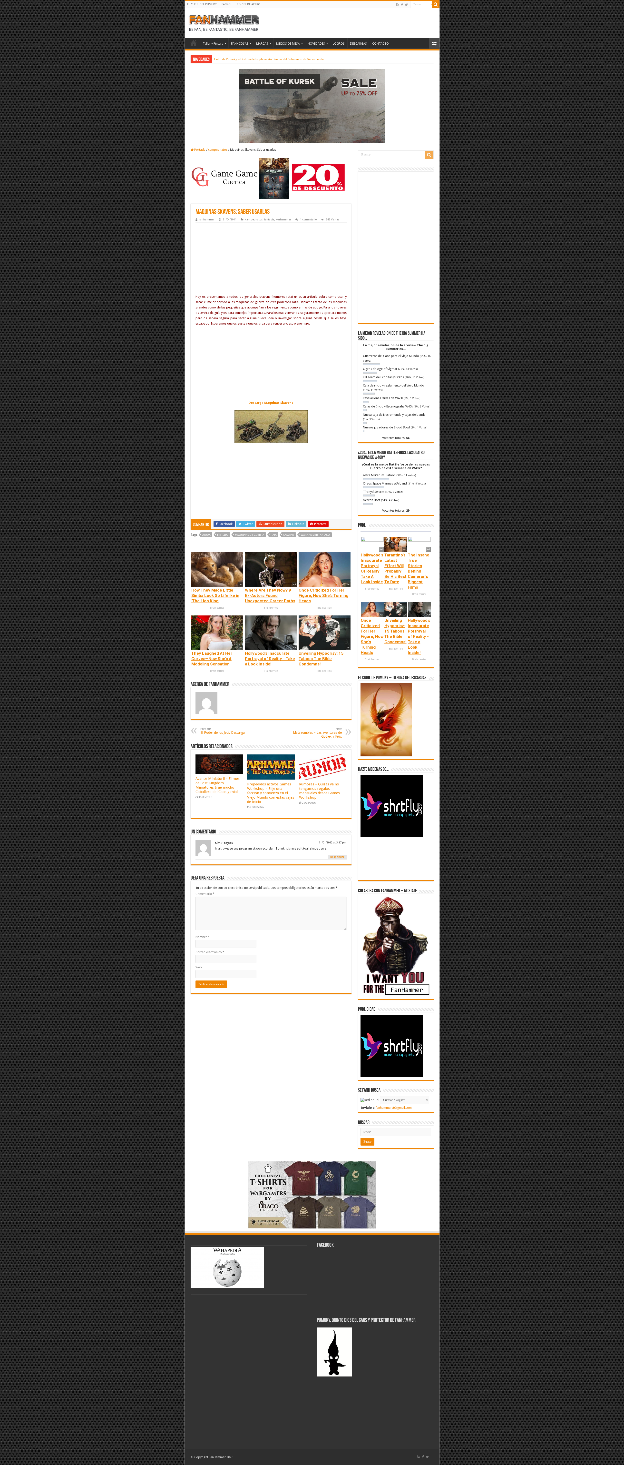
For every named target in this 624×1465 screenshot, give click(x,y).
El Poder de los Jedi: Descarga (222, 730)
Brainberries (217, 607)
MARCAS (262, 43)
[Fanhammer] (223, 22)
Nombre (202, 937)
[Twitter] (406, 5)
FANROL (227, 4)
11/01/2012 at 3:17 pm (333, 842)
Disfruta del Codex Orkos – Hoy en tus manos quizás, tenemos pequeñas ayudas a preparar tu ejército (280, 59)
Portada (199, 149)
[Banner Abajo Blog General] (312, 1194)
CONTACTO (380, 43)
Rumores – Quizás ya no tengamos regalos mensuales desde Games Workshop (319, 791)
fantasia (269, 219)
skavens (288, 534)
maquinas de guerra (249, 534)
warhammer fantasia (315, 534)
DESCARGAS (358, 43)
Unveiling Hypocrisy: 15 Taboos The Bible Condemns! (321, 658)
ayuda (206, 534)
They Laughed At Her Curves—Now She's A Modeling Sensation (211, 658)
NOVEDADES (316, 43)
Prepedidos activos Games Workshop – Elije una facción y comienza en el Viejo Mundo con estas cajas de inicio (270, 793)
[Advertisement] (271, 259)
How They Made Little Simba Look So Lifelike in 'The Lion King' (215, 595)
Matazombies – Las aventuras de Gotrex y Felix (317, 732)
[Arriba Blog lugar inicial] (312, 106)
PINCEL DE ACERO (248, 4)
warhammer (283, 219)
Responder (337, 857)
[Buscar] (435, 4)
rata (274, 534)
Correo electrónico (209, 952)
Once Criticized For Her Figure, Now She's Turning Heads (323, 595)
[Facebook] (401, 5)
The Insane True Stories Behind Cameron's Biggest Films (418, 571)
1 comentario (308, 219)
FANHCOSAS (239, 43)
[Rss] (398, 5)
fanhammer (206, 219)
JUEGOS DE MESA (288, 43)
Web (198, 967)
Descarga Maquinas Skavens (271, 403)
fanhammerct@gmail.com (393, 1107)
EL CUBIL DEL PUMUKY (202, 4)
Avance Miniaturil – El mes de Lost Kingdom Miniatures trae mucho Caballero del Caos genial (217, 785)
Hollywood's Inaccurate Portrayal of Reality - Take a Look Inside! (270, 658)
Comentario (204, 894)
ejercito (222, 534)
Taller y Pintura (213, 43)
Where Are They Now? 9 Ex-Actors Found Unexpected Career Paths (270, 595)
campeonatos (217, 149)
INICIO (193, 43)
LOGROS (339, 43)
